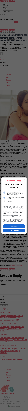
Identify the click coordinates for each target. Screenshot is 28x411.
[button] (14, 201)
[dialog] (14, 205)
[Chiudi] (24, 179)
